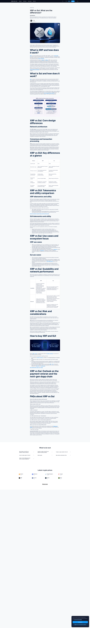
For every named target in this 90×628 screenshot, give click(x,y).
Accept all (80, 622)
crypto (32, 7)
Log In (69, 1)
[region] (80, 621)
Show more (45, 484)
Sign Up (73, 1)
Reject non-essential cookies (80, 624)
